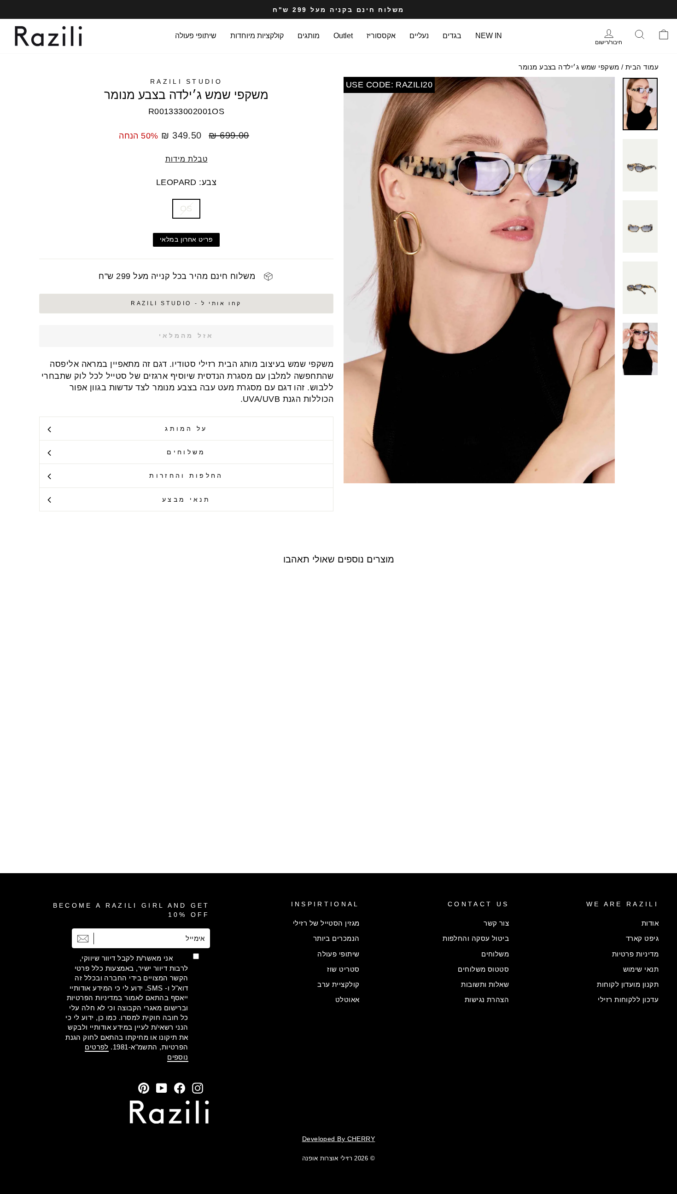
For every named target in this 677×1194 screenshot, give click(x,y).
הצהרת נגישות (487, 999)
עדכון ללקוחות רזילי (628, 999)
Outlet (343, 36)
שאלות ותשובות (485, 984)
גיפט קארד (642, 938)
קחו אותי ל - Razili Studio (186, 303)
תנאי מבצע (186, 499)
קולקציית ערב (338, 984)
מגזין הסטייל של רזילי (326, 923)
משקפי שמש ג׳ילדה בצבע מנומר (569, 67)
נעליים (419, 36)
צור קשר (496, 923)
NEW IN (488, 36)
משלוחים (186, 452)
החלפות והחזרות (186, 475)
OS (186, 208)
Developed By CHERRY (338, 1138)
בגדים (452, 36)
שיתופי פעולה (195, 36)
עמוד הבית (642, 67)
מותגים (309, 36)
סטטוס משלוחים (483, 969)
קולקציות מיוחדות (257, 36)
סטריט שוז (343, 969)
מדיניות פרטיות (635, 954)
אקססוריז (381, 36)
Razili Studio (186, 81)
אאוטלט (347, 999)
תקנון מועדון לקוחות (628, 984)
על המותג (186, 428)
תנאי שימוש (641, 969)
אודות (650, 923)
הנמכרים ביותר (336, 938)
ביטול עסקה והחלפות (476, 938)
